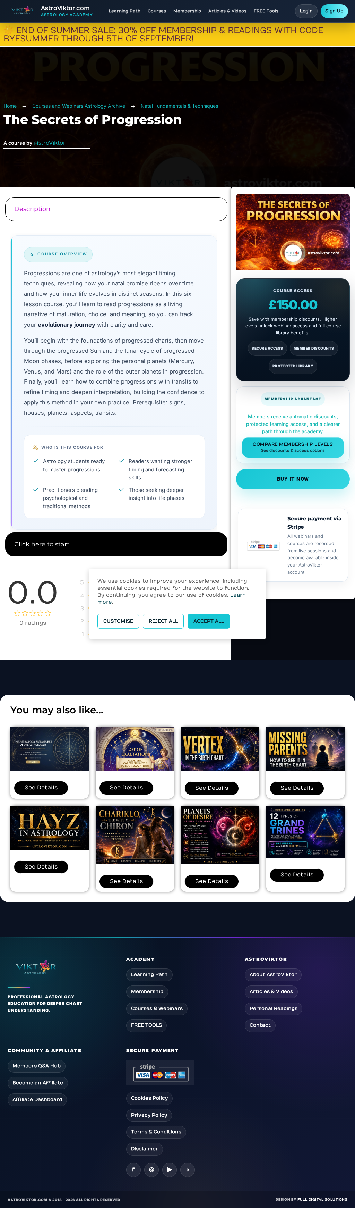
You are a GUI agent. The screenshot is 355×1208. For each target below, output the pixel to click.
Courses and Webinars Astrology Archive (78, 106)
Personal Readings (273, 1009)
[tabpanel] (115, 377)
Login (306, 11)
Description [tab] (32, 209)
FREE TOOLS (146, 1025)
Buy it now (293, 479)
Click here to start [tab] (41, 544)
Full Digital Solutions (322, 1200)
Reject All (163, 621)
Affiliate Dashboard (37, 1099)
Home (10, 106)
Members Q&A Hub (36, 1066)
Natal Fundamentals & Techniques (179, 106)
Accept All (208, 621)
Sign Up (334, 11)
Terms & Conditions (156, 1132)
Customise (118, 621)
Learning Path (124, 11)
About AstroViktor (273, 975)
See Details (41, 788)
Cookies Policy (149, 1098)
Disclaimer (144, 1149)
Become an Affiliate (37, 1083)
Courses (157, 11)
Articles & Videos (227, 11)
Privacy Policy (149, 1115)
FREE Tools (266, 11)
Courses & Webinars (157, 1009)
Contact (260, 1025)
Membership (187, 11)
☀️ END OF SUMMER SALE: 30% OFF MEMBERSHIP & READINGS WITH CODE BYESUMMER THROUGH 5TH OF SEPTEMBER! (163, 34)
